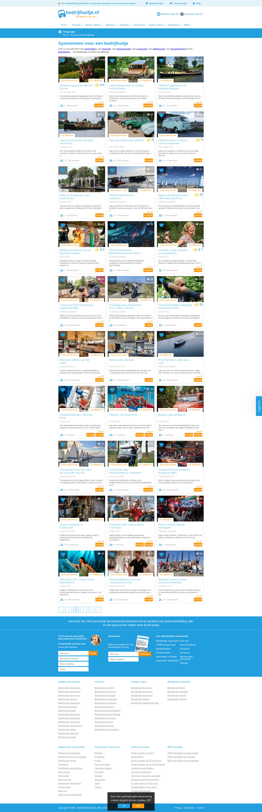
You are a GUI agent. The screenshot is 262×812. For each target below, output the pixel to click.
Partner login (180, 3)
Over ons (184, 641)
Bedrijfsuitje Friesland (105, 695)
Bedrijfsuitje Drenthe (104, 688)
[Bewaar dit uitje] (62, 61)
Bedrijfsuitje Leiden (67, 729)
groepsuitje (141, 49)
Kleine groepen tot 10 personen (146, 760)
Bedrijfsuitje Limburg (104, 707)
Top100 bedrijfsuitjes (141, 791)
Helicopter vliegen (103, 768)
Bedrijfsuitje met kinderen (70, 768)
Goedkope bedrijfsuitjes (142, 768)
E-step (98, 760)
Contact (200, 808)
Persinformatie (163, 652)
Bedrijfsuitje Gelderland (106, 699)
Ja (124, 806)
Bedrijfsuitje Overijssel (105, 718)
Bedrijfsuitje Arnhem (67, 707)
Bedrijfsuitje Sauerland (142, 695)
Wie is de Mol (64, 779)
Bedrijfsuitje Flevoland (105, 691)
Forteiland (63, 764)
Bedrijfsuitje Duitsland (177, 691)
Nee (138, 806)
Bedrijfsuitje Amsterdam (69, 688)
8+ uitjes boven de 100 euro (144, 783)
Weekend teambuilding (69, 753)
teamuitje (106, 49)
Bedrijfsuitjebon (163, 648)
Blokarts (98, 753)
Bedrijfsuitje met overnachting (72, 757)
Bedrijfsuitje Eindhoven (69, 718)
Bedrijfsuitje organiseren (167, 641)
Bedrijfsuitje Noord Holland (107, 714)
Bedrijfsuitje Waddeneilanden (145, 703)
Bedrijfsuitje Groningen (69, 722)
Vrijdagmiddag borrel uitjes (143, 787)
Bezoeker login (156, 3)
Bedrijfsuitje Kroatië (176, 695)
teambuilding (90, 49)
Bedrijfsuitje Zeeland (104, 726)
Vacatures (185, 652)
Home (64, 25)
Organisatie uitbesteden (167, 660)
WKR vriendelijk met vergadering (183, 760)
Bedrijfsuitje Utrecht (67, 699)
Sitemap (184, 663)
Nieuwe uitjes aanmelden (186, 657)
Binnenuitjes (64, 772)
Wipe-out (62, 791)
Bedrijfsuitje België (176, 688)
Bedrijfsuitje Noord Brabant (107, 710)
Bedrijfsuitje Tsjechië (177, 699)
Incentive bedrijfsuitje (141, 772)
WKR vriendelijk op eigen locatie (182, 753)
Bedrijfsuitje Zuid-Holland (107, 729)
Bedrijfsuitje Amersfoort (69, 703)
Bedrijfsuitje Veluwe (140, 699)
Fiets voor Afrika (102, 764)
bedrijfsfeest (64, 52)
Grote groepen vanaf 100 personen (148, 764)
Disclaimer (185, 648)
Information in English (166, 656)
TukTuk (98, 787)
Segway (98, 776)
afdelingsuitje (159, 49)
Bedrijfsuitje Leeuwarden (70, 726)
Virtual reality (64, 787)
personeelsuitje (123, 49)
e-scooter (99, 772)
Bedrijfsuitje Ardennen (141, 688)
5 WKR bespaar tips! (166, 645)
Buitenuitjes (63, 776)
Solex (97, 783)
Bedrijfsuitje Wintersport (69, 783)
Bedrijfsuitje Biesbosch (142, 691)
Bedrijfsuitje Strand (67, 760)
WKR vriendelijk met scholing (181, 757)
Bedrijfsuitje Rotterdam (69, 691)
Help (198, 3)
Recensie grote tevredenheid (145, 779)
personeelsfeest (178, 49)
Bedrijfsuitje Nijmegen (68, 733)
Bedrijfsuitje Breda (67, 710)
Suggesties (259, 406)
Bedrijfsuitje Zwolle (67, 737)
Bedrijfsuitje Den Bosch (69, 714)
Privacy (178, 808)
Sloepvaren (100, 779)
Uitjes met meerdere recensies (145, 776)
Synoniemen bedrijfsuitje (70, 795)
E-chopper (100, 757)
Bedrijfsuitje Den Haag (69, 695)
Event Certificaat (188, 645)
